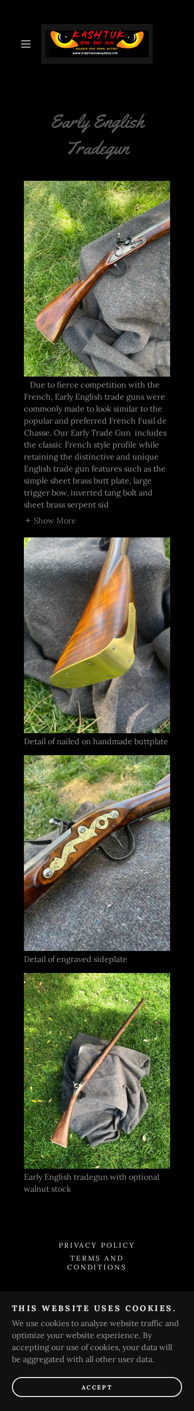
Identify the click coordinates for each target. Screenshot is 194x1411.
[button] (28, 44)
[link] (97, 44)
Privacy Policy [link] (97, 1245)
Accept (97, 1387)
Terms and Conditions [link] (97, 1263)
